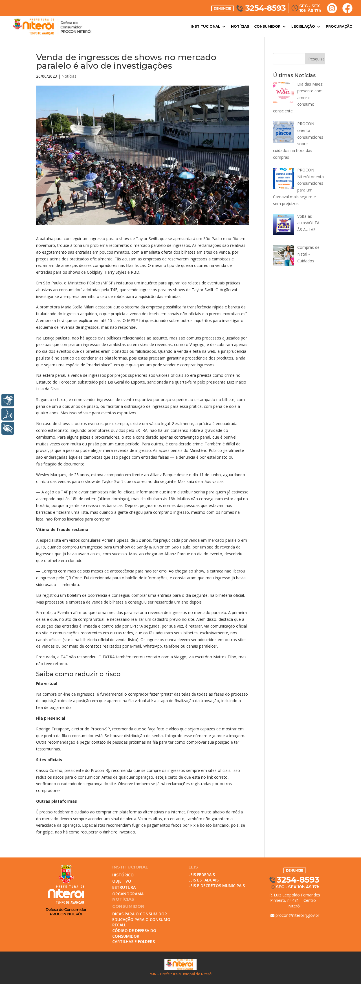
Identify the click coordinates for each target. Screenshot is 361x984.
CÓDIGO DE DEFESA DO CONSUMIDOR (134, 933)
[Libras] (7, 400)
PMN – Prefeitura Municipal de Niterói (180, 973)
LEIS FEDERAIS (201, 874)
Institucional (205, 27)
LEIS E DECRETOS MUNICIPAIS (216, 885)
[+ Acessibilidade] (7, 428)
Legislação (303, 27)
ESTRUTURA (124, 887)
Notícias (240, 27)
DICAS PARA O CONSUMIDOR (139, 913)
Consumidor (267, 27)
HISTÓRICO (123, 875)
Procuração (339, 27)
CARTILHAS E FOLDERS (133, 941)
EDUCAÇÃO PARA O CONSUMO (141, 919)
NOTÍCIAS (123, 899)
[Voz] (7, 414)
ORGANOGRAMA (128, 893)
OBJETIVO (121, 881)
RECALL (119, 925)
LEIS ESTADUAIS (203, 880)
